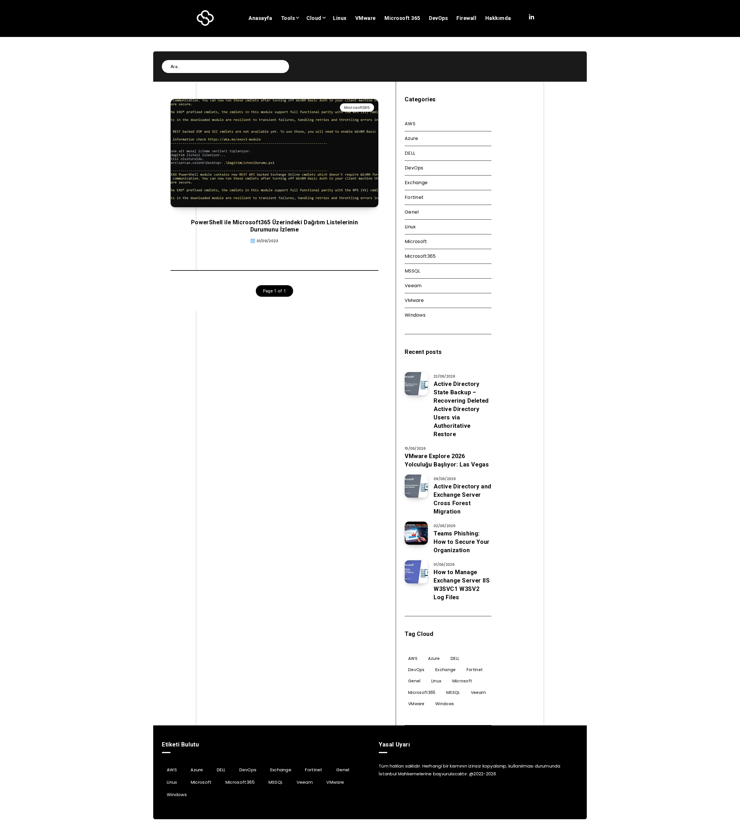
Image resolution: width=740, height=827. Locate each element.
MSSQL (412, 271)
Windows (415, 315)
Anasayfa (260, 18)
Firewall (466, 18)
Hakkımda (498, 18)
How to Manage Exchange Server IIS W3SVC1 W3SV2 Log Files (462, 585)
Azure (411, 138)
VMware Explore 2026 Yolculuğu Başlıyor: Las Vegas (447, 460)
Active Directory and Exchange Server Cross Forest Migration (462, 499)
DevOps (438, 18)
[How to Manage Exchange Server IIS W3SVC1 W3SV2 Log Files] (416, 571)
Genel (412, 212)
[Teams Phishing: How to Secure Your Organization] (416, 533)
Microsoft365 (357, 107)
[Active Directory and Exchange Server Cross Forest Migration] (416, 486)
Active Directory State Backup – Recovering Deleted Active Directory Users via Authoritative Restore (461, 409)
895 (294, 241)
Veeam (413, 285)
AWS (410, 123)
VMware (365, 18)
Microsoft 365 (402, 18)
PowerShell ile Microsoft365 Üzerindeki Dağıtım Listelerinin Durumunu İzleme (274, 226)
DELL (410, 153)
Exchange (416, 182)
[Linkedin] (531, 17)
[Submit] (280, 66)
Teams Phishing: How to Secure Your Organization (462, 542)
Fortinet (414, 197)
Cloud (313, 18)
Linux (340, 18)
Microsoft (416, 241)
